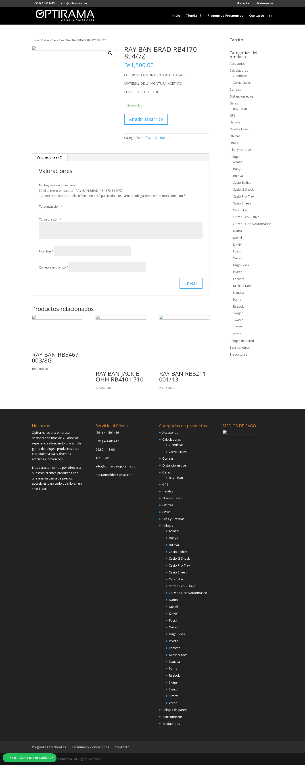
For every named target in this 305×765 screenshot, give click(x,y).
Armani (238, 162)
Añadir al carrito (146, 119)
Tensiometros (240, 347)
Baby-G (238, 169)
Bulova (238, 176)
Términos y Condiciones (90, 747)
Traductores (238, 354)
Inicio (176, 16)
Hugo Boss (241, 265)
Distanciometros (242, 96)
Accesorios (237, 63)
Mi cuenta (243, 3)
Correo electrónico (54, 267)
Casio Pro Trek (243, 196)
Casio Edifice (242, 182)
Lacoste (238, 279)
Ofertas (235, 136)
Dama (237, 231)
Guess (237, 258)
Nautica (238, 292)
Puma (237, 299)
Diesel (237, 238)
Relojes (235, 156)
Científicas (240, 76)
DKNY (237, 244)
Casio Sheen (242, 203)
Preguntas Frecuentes (225, 16)
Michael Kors (242, 285)
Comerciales (242, 82)
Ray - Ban (58, 40)
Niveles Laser (239, 129)
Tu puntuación (50, 206)
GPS (233, 115)
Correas (235, 89)
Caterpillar (240, 210)
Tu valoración (50, 219)
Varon (237, 334)
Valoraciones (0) (50, 157)
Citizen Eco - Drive (246, 217)
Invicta (237, 272)
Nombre (46, 251)
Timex (237, 327)
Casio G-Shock (243, 189)
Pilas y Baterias (241, 150)
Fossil (237, 251)
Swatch (238, 320)
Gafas (45, 40)
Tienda (191, 16)
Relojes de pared (242, 341)
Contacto (256, 16)
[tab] (50, 157)
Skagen (238, 313)
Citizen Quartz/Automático (252, 224)
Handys (235, 122)
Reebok (238, 306)
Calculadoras (239, 70)
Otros (234, 143)
